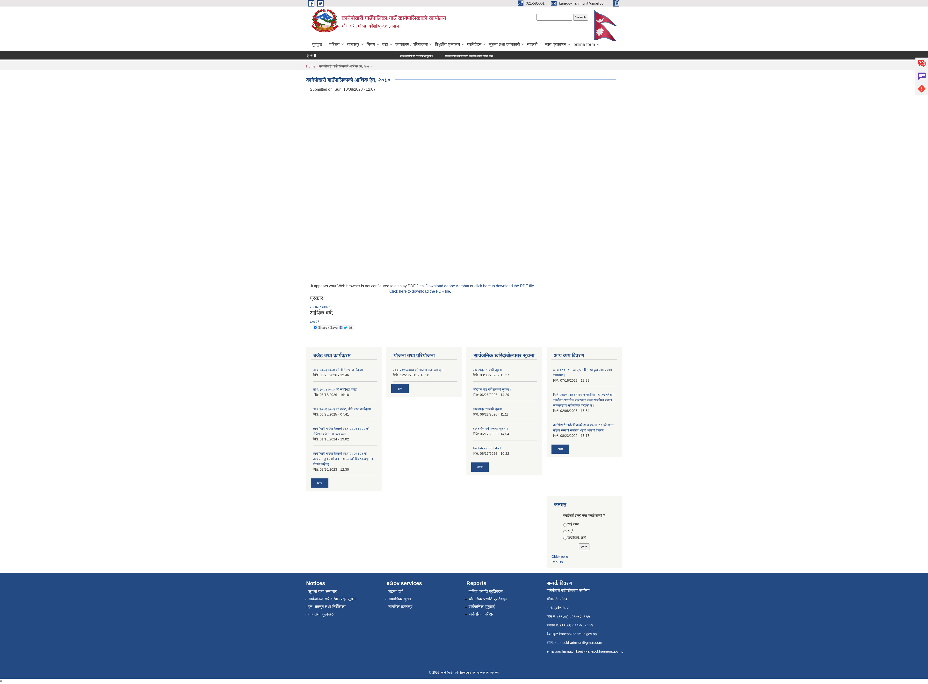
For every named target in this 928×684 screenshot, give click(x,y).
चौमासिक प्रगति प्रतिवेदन (488, 599)
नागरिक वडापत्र (400, 606)
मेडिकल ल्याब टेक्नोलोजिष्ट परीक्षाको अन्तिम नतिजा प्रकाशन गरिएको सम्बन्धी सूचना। (450, 56)
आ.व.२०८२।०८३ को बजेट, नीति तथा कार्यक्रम (342, 409)
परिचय (334, 44)
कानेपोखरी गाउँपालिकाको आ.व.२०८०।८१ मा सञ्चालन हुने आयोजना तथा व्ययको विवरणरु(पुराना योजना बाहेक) (343, 459)
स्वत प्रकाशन (555, 44)
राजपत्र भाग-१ (320, 307)
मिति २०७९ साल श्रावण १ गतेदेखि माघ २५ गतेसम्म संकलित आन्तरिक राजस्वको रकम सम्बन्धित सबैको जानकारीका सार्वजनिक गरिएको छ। (583, 400)
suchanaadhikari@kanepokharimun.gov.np (589, 651)
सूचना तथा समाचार (322, 591)
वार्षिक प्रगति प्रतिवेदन (486, 591)
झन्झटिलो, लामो (576, 537)
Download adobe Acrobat (448, 286)
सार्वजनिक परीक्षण (481, 614)
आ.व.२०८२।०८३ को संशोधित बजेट (335, 389)
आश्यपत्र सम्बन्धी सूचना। (488, 370)
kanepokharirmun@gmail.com (578, 642)
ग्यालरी (532, 44)
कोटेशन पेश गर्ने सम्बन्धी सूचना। (492, 389)
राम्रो (570, 531)
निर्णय (371, 44)
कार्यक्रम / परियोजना (411, 44)
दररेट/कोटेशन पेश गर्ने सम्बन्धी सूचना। (385, 56)
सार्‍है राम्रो (573, 524)
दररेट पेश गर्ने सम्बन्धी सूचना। (490, 429)
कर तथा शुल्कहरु (321, 614)
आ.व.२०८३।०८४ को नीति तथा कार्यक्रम (338, 370)
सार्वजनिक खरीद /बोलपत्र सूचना (332, 599)
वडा (385, 44)
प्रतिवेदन (474, 44)
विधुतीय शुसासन (447, 44)
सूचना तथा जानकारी (504, 44)
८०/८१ (314, 322)
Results (557, 562)
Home (310, 66)
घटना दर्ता (395, 591)
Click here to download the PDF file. (420, 291)
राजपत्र (353, 44)
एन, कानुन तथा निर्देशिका (327, 606)
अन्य (319, 483)
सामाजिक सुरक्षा (399, 599)
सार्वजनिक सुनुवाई (482, 606)
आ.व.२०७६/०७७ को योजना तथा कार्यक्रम (418, 370)
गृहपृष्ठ (317, 44)
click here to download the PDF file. (504, 286)
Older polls (559, 556)
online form (584, 44)
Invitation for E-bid (487, 448)
